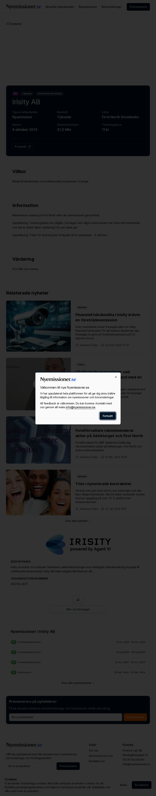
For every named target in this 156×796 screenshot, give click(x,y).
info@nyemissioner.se (80, 407)
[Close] (115, 376)
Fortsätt (108, 415)
